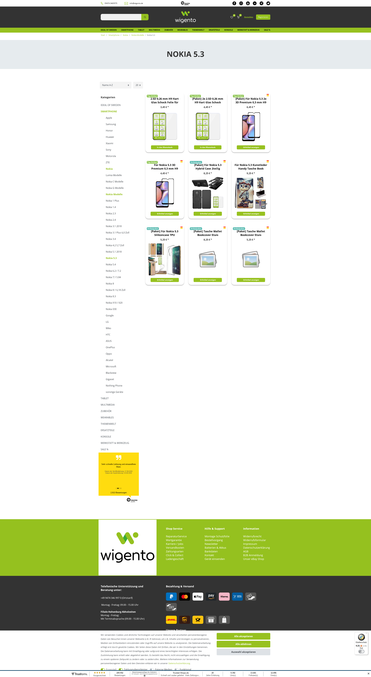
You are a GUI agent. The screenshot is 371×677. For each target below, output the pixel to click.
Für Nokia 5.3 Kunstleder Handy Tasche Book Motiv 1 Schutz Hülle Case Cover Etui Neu (251, 166)
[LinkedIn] (255, 3)
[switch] (361, 651)
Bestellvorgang (214, 540)
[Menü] (366, 634)
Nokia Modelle (137, 35)
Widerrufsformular (254, 540)
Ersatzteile (214, 30)
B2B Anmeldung (253, 555)
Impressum (250, 544)
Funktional (185, 669)
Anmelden (248, 17)
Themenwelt (198, 30)
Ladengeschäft (175, 559)
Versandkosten (175, 547)
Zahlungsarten (174, 551)
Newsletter (211, 544)
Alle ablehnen (243, 644)
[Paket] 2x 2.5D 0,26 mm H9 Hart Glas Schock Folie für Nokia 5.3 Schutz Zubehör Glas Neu (207, 100)
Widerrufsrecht (252, 536)
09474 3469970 (111, 3)
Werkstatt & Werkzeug (248, 30)
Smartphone (127, 30)
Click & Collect (174, 555)
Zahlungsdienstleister (136, 669)
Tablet (141, 30)
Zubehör (168, 30)
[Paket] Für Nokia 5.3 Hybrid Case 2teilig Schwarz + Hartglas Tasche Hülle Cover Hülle (207, 166)
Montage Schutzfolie (217, 536)
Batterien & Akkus (215, 547)
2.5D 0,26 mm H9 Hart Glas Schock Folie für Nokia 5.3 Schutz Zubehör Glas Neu (165, 100)
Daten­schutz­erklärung (179, 663)
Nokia (125, 35)
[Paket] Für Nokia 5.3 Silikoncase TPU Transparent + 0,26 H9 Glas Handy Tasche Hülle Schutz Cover (165, 233)
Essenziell (111, 669)
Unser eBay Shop (253, 559)
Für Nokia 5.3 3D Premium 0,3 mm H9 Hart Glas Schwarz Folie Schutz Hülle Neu (164, 166)
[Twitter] (268, 3)
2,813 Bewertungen (119, 493)
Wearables (182, 30)
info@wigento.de (136, 3)
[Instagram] (241, 3)
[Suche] (145, 17)
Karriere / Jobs (174, 544)
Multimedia (154, 30)
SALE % (267, 30)
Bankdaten (211, 551)
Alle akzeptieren (243, 636)
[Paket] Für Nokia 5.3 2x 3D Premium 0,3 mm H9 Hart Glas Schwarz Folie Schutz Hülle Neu (250, 100)
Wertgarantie (174, 540)
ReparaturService (176, 536)
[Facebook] (234, 3)
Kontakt (209, 555)
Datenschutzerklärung (256, 547)
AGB (245, 551)
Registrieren (263, 17)
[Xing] (261, 3)
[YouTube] (248, 3)
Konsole (228, 30)
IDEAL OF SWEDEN (109, 30)
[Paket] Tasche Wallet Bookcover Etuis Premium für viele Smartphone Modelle (208, 233)
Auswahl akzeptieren (243, 652)
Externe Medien (163, 669)
